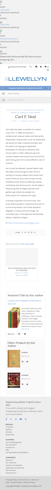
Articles (9, 432)
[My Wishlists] (41, 67)
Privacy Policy (11, 480)
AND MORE (34, 113)
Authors (9, 429)
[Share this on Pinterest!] (28, 232)
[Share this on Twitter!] (25, 232)
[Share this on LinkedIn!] (31, 232)
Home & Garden (19, 113)
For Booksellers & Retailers (17, 452)
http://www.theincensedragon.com (23, 223)
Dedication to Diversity (15, 468)
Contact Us (10, 447)
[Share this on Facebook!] (22, 232)
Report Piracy (29, 482)
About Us (9, 460)
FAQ (7, 450)
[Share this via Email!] (35, 232)
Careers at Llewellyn (14, 465)
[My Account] (36, 67)
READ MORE (25, 329)
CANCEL (3, 53)
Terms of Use (24, 480)
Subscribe (10, 435)
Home (14, 121)
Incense (24, 375)
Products (9, 427)
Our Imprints (11, 463)
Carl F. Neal (21, 273)
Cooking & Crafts (34, 110)
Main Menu (14, 94)
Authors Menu (16, 100)
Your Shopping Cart (14, 442)
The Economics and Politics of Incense (22, 269)
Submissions (11, 473)
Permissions (11, 470)
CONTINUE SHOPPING (9, 12)
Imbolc (24, 352)
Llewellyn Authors (30, 121)
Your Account (11, 445)
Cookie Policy (16, 482)
